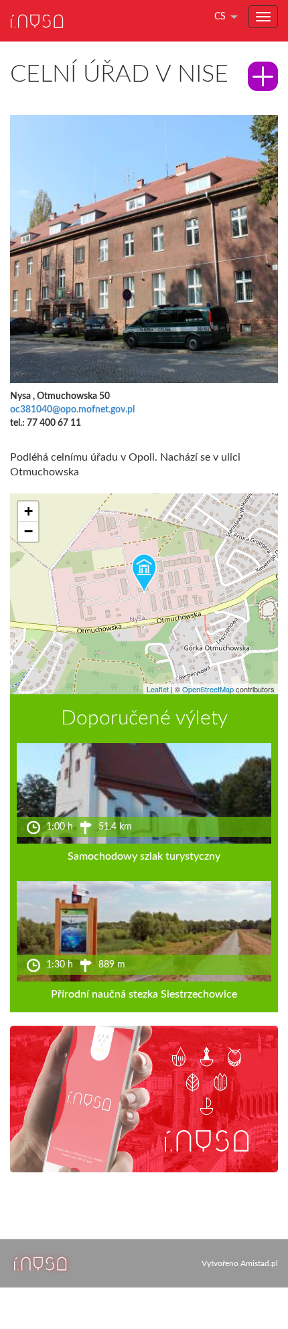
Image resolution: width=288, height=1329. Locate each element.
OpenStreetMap (208, 689)
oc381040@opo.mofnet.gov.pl (72, 409)
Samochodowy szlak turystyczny (144, 856)
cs (220, 16)
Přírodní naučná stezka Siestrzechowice (144, 994)
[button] (144, 574)
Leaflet (158, 689)
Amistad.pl (259, 1263)
